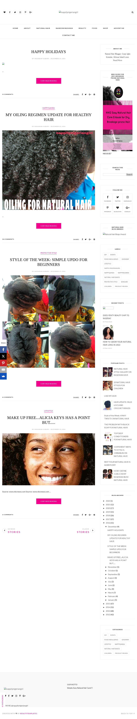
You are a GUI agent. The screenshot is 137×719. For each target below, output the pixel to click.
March (110, 592)
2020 (108, 508)
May (109, 589)
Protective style (49, 253)
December (112, 526)
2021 (108, 504)
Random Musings (64, 28)
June (110, 585)
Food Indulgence (111, 259)
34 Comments (8, 239)
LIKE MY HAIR (110, 396)
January (111, 600)
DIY (105, 255)
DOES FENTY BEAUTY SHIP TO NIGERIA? (116, 317)
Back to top (127, 713)
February (111, 596)
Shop (105, 28)
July (109, 581)
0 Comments (7, 94)
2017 (108, 519)
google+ (128, 211)
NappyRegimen (123, 273)
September (112, 574)
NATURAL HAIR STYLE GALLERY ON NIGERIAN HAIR (122, 372)
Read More (117, 60)
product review (121, 286)
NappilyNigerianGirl (112, 268)
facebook (107, 201)
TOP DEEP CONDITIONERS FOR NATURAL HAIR (123, 436)
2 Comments (7, 514)
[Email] (3, 369)
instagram (128, 201)
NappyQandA (49, 108)
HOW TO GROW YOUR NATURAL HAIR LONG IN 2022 (117, 343)
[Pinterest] (3, 363)
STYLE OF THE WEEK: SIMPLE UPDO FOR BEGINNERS (117, 549)
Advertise (119, 28)
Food (94, 28)
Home (15, 28)
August (111, 578)
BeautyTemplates (28, 713)
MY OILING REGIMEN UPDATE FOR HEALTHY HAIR (119, 538)
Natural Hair (43, 28)
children (107, 286)
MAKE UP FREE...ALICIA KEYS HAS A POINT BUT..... (118, 560)
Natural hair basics (112, 277)
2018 (108, 515)
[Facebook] (3, 349)
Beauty (82, 28)
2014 (108, 607)
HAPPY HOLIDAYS (48, 51)
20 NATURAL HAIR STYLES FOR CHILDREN (122, 385)
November (112, 567)
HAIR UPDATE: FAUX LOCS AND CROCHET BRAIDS (123, 405)
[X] (3, 356)
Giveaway (125, 259)
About (27, 28)
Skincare (124, 282)
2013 (108, 611)
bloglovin (117, 211)
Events (112, 255)
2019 (108, 512)
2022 (108, 501)
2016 (108, 523)
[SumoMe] (3, 376)
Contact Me (68, 35)
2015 (108, 603)
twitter (117, 201)
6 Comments (7, 397)
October (111, 570)
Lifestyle (48, 411)
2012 (108, 614)
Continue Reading (49, 81)
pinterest (107, 211)
